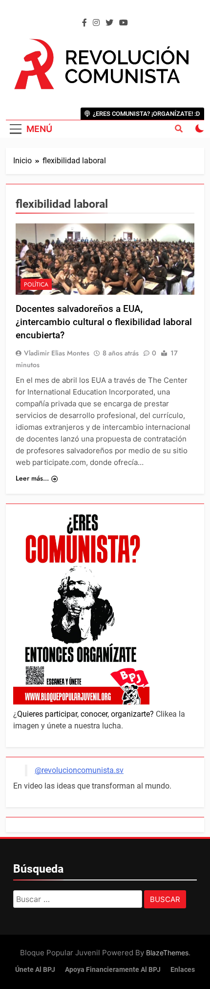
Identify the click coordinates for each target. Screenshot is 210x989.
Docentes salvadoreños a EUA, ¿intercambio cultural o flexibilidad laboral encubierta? (104, 322)
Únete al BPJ (35, 970)
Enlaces (182, 970)
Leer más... (32, 478)
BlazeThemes (167, 952)
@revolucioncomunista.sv (79, 770)
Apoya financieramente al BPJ (113, 970)
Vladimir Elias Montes (56, 353)
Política (36, 284)
